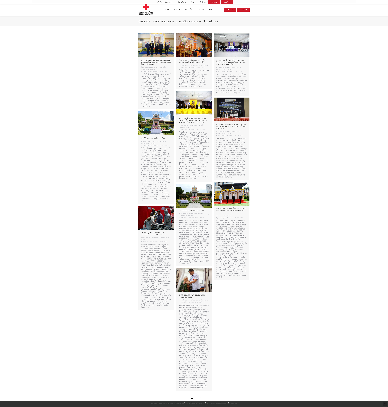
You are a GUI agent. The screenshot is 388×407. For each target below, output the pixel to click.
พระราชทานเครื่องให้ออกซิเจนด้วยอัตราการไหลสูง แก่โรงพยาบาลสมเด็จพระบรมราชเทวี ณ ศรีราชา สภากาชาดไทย (231, 62)
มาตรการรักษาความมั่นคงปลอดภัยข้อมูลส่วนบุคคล (223, 403)
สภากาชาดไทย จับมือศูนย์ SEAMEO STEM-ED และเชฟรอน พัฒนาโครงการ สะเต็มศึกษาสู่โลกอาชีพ (231, 126)
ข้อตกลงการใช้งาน (203, 403)
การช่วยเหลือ (144, 238)
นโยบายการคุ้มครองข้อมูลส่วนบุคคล (180, 403)
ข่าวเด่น (153, 67)
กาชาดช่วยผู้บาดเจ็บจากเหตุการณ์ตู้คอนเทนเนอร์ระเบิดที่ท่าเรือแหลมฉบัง (153, 233)
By (149, 71)
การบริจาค (243, 9)
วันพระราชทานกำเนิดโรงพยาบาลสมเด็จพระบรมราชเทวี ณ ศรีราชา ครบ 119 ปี (192, 61)
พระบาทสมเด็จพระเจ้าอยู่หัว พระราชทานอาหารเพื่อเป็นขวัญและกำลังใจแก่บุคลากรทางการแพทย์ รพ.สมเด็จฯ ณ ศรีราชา (193, 120)
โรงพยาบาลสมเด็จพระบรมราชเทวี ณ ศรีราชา (153, 68)
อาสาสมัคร (230, 9)
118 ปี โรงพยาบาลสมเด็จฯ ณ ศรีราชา (153, 138)
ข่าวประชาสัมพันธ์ (145, 67)
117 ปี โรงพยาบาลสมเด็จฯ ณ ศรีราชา (191, 210)
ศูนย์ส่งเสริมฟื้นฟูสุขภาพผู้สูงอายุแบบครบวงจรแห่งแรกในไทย (193, 295)
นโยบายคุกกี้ (194, 403)
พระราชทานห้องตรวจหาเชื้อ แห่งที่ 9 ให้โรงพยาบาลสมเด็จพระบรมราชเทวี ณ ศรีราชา (231, 209)
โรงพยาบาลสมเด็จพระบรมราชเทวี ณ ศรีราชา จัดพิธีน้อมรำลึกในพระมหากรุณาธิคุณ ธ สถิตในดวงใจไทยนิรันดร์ (156, 61)
